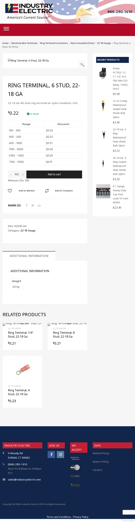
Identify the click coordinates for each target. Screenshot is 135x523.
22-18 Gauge (104, 43)
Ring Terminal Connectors (54, 43)
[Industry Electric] (29, 17)
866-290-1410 (119, 12)
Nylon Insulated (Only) (82, 43)
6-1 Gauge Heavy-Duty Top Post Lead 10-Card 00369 (120, 194)
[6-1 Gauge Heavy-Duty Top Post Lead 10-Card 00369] (103, 197)
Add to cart (54, 174)
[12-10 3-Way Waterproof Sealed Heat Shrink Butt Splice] (103, 112)
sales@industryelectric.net (24, 479)
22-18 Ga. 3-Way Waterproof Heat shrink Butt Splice (120, 137)
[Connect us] (51, 454)
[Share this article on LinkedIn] (38, 205)
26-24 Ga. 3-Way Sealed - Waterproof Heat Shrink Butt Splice (120, 166)
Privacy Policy (80, 516)
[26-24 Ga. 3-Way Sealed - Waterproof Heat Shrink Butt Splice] (103, 169)
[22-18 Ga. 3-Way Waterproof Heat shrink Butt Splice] (103, 140)
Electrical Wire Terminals (24, 43)
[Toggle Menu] (6, 30)
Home (5, 43)
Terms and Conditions (59, 516)
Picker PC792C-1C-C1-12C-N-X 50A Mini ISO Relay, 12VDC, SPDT (121, 78)
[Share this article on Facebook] (26, 205)
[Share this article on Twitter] (32, 205)
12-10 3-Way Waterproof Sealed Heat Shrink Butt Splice (120, 109)
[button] (82, 64)
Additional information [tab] (29, 256)
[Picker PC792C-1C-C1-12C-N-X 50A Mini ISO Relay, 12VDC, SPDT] (103, 79)
